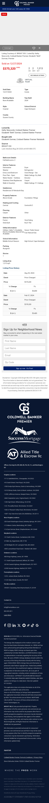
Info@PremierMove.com (11, 607)
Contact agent (7, 48)
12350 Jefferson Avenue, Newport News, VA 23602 (20, 494)
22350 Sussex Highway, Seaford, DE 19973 (17, 568)
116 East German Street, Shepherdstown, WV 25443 (20, 529)
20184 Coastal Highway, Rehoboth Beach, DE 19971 (20, 564)
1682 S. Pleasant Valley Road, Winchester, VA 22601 (21, 510)
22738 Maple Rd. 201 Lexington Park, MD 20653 (19, 545)
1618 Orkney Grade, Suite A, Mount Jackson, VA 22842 (21, 490)
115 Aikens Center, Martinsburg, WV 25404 (17, 525)
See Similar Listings (37, 75)
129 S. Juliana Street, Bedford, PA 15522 (17, 576)
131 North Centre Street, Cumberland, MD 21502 (19, 537)
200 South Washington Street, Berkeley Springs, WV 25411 (22, 521)
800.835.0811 (8, 611)
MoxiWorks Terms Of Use (11, 793)
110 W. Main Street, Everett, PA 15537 (16, 580)
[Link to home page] (24, 3)
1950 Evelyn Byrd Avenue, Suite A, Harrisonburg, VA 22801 (22, 486)
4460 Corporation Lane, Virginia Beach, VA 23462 (19, 498)
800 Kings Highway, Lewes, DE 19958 (16, 556)
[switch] (34, 48)
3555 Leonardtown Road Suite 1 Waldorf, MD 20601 (20, 549)
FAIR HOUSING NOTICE (33, 797)
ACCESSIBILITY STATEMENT (14, 797)
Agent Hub (7, 750)
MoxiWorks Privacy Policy (27, 793)
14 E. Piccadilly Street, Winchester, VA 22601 (18, 506)
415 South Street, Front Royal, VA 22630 (17, 482)
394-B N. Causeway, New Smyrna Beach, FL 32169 (20, 588)
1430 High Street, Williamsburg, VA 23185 (17, 502)
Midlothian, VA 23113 (21, 514)
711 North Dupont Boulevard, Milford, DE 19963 (19, 560)
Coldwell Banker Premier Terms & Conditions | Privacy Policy (23, 757)
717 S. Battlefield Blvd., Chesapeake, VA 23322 (19, 478)
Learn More (7, 615)
